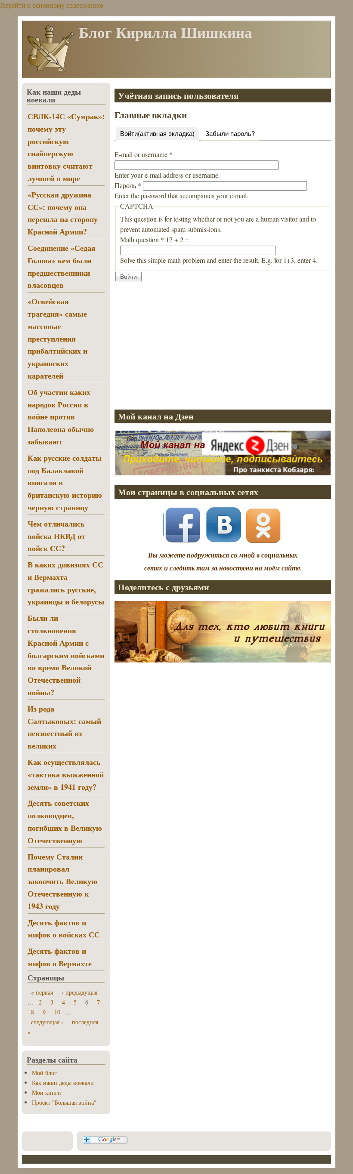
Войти (157, 133)
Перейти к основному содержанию (51, 4)
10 (57, 1012)
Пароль (128, 185)
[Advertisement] (223, 342)
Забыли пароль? (230, 133)
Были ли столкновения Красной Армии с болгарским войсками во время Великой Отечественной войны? (66, 655)
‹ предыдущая (79, 992)
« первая (42, 992)
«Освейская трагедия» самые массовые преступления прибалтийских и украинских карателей (57, 338)
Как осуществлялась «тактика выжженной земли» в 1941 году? (66, 774)
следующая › (47, 1022)
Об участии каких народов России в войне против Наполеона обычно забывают (61, 416)
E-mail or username (144, 154)
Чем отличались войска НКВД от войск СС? (56, 536)
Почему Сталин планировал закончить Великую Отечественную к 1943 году (62, 881)
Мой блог (44, 1073)
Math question (142, 239)
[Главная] (50, 70)
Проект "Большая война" (64, 1102)
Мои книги (46, 1092)
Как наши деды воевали (63, 1082)
